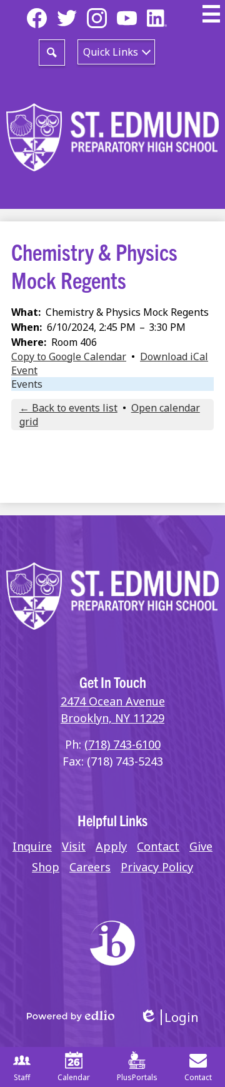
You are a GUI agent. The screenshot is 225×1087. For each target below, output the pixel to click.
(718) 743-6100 (122, 744)
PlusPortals (137, 1077)
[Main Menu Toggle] (211, 14)
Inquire (32, 846)
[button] (116, 51)
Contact (158, 846)
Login (169, 1017)
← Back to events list (68, 408)
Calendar (74, 1077)
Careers (90, 866)
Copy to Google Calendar (68, 356)
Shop (45, 866)
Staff (22, 1077)
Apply (111, 846)
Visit (74, 846)
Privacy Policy (157, 866)
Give (200, 846)
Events (26, 384)
